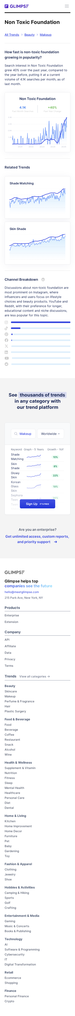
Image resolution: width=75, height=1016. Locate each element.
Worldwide (49, 434)
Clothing (10, 869)
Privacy (10, 659)
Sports (9, 898)
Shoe (8, 879)
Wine (8, 754)
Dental (9, 808)
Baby (8, 846)
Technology (13, 939)
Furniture (11, 836)
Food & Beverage (17, 719)
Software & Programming (22, 949)
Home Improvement (18, 826)
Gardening (12, 851)
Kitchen (10, 821)
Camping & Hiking (17, 893)
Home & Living (15, 816)
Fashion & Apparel (18, 864)
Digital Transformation (20, 964)
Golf (7, 903)
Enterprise (12, 615)
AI (6, 944)
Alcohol (10, 749)
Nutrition (11, 773)
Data (8, 652)
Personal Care (14, 798)
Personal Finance (17, 996)
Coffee (9, 734)
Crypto (9, 1001)
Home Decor (13, 831)
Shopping (11, 983)
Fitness (10, 778)
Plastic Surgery (15, 711)
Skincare (11, 691)
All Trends (12, 35)
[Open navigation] (66, 6)
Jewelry (10, 874)
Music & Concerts (17, 926)
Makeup (46, 35)
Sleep (8, 783)
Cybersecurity (15, 954)
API (7, 639)
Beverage (11, 729)
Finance (10, 991)
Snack (9, 744)
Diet (7, 803)
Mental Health (14, 788)
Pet (7, 841)
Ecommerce (13, 978)
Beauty (29, 35)
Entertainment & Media (22, 916)
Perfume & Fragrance (19, 701)
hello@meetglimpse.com (22, 592)
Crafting (10, 908)
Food (8, 724)
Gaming (10, 921)
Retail (9, 972)
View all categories (32, 676)
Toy (7, 856)
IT (6, 959)
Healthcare (12, 793)
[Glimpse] (17, 6)
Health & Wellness (18, 762)
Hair (7, 706)
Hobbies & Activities (20, 887)
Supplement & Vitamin (20, 768)
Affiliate (10, 646)
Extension (11, 622)
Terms (9, 666)
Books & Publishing (18, 931)
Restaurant (12, 739)
